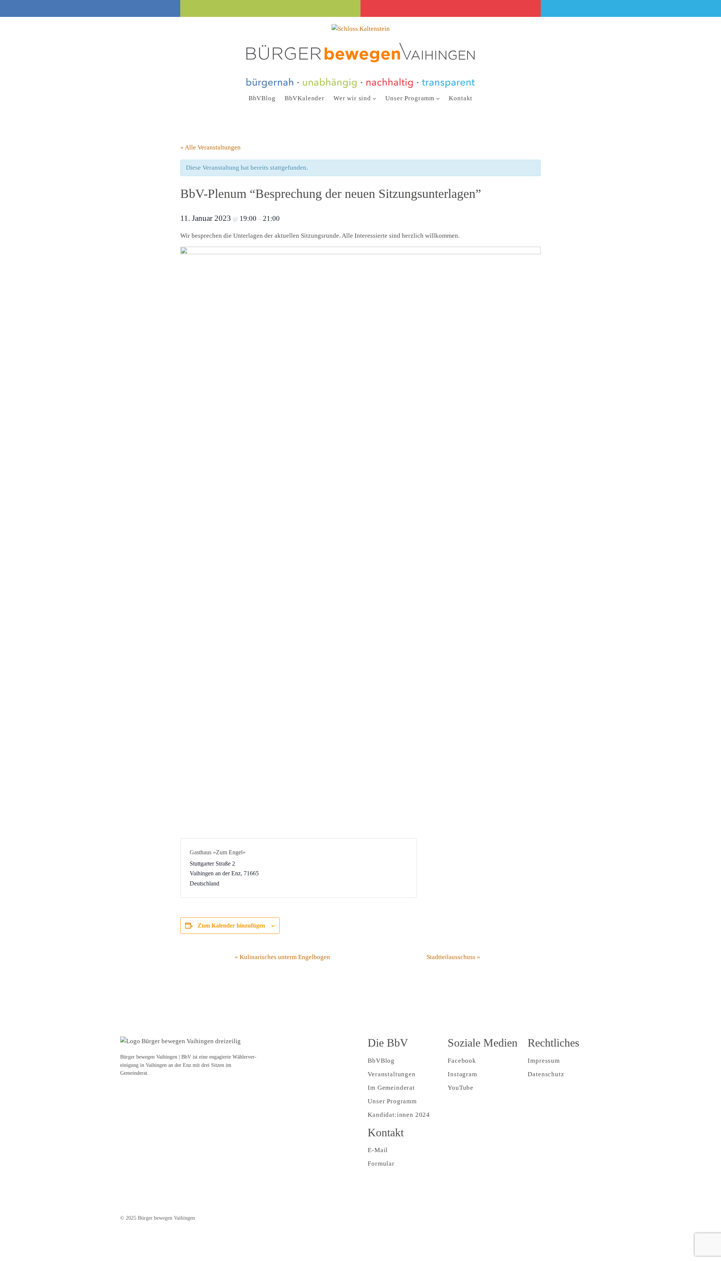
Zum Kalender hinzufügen (231, 925)
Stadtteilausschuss (453, 957)
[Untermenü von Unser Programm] (438, 98)
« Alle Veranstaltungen (210, 147)
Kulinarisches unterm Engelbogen (282, 957)
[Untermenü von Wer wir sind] (374, 98)
